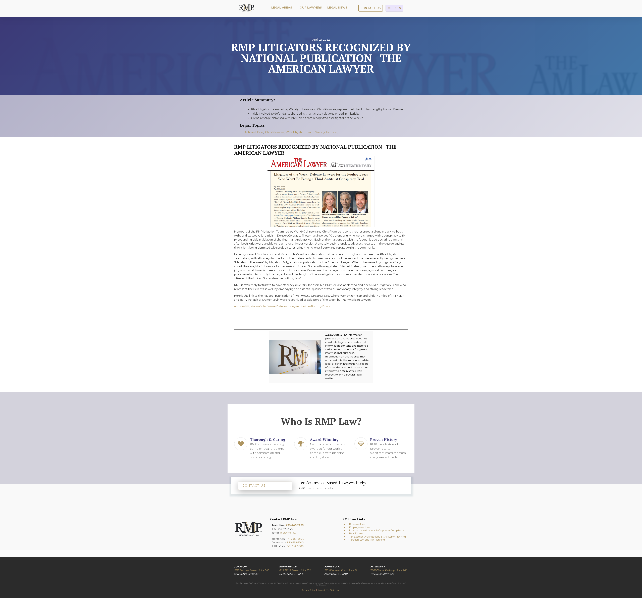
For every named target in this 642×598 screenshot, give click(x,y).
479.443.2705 (295, 525)
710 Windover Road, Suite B (340, 570)
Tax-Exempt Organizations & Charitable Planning (377, 536)
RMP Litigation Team (299, 132)
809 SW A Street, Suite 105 (294, 570)
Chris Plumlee (274, 132)
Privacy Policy (309, 590)
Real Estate (356, 533)
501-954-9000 (295, 546)
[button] (282, 8)
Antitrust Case (253, 132)
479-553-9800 (296, 538)
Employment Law (359, 527)
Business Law (357, 524)
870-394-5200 (295, 542)
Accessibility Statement (329, 590)
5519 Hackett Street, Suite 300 (251, 570)
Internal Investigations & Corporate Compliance (376, 530)
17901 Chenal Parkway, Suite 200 (388, 570)
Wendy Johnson (326, 132)
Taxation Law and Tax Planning (367, 539)
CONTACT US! (254, 485)
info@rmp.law (288, 532)
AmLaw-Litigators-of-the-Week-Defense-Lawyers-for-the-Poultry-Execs (282, 306)
